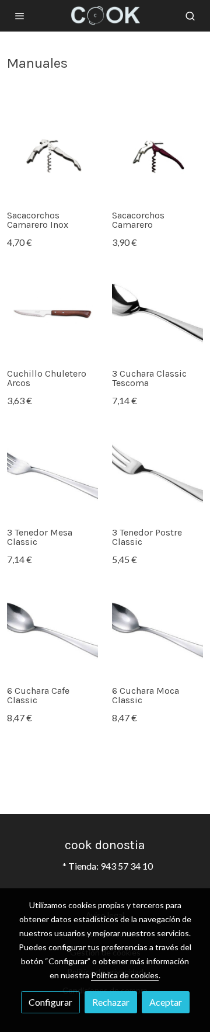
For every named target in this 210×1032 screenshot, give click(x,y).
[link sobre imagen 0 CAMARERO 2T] (157, 155)
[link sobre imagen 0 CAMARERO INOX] (52, 155)
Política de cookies (125, 975)
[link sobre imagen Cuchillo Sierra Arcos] (52, 314)
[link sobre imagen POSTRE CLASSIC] (157, 473)
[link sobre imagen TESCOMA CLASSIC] (157, 314)
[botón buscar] (190, 16)
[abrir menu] (19, 16)
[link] (105, 16)
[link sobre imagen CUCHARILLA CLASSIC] (52, 631)
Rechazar (111, 1001)
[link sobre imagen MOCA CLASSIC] (157, 631)
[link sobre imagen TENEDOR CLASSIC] (52, 473)
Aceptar (165, 1001)
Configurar (50, 1001)
